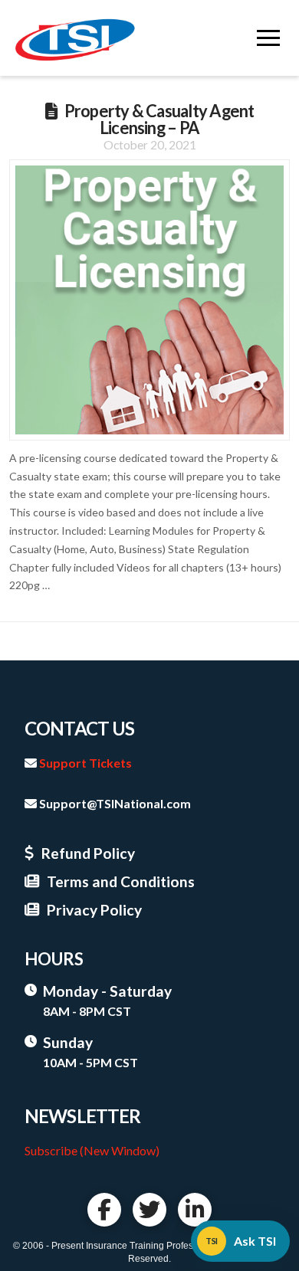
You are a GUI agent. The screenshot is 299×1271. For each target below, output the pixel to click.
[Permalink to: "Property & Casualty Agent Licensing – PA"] (149, 299)
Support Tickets (85, 762)
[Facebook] (104, 1210)
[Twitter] (149, 1210)
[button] (268, 38)
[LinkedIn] (195, 1210)
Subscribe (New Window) (92, 1150)
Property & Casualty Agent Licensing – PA (159, 119)
